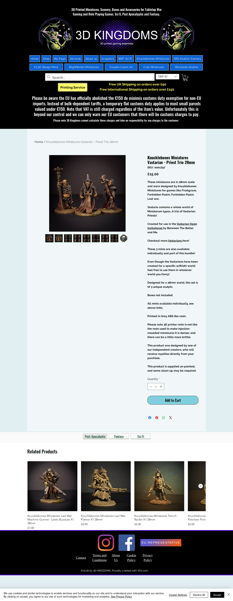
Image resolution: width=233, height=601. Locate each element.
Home (39, 142)
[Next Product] (200, 486)
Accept (217, 595)
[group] (116, 495)
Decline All (199, 595)
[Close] (228, 595)
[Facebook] (127, 542)
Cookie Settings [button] (178, 595)
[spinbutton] (156, 386)
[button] (167, 76)
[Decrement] (150, 386)
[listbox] (167, 76)
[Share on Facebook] (150, 417)
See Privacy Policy (121, 596)
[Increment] (161, 386)
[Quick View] (52, 486)
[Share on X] (170, 417)
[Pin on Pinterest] (157, 417)
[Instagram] (106, 542)
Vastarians (175, 240)
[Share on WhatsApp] (163, 417)
